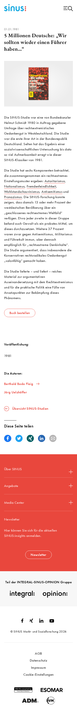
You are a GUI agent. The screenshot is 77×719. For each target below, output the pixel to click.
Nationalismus (14, 186)
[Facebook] (22, 621)
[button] (7, 438)
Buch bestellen (19, 313)
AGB (38, 653)
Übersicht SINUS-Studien (30, 408)
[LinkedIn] (41, 621)
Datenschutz (38, 660)
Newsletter (38, 554)
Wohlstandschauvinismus (21, 191)
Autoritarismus (55, 181)
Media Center (14, 502)
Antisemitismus (51, 191)
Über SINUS (13, 469)
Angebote (11, 485)
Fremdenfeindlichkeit (41, 186)
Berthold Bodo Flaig (18, 384)
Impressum (38, 667)
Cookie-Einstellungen (38, 674)
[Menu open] (68, 9)
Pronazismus (13, 197)
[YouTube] (51, 621)
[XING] (31, 621)
